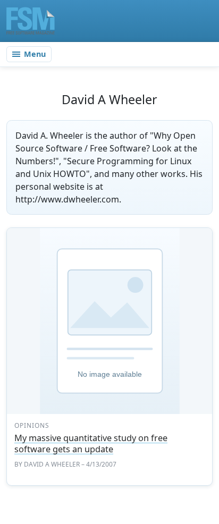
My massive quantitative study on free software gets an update (90, 443)
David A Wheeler (52, 464)
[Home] (30, 20)
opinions (31, 425)
